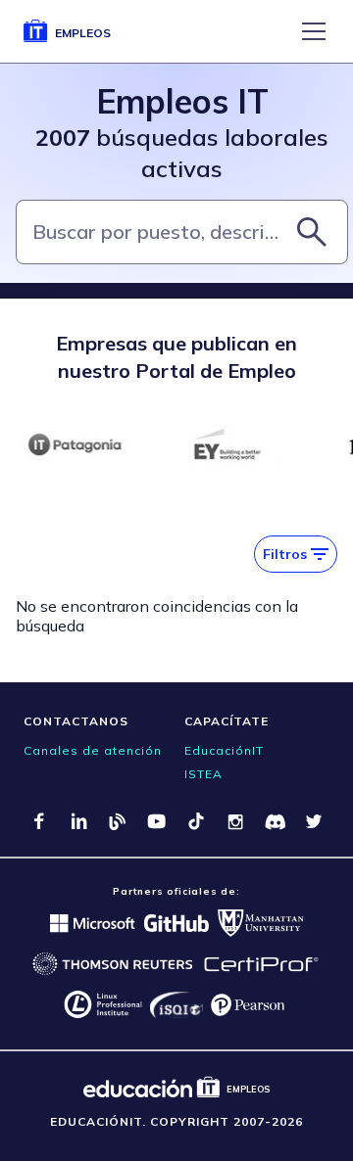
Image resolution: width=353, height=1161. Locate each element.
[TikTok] (196, 821)
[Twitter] (314, 821)
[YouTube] (157, 821)
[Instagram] (235, 821)
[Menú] (313, 31)
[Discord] (274, 821)
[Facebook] (39, 821)
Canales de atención (93, 750)
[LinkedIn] (78, 821)
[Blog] (117, 821)
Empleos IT (182, 101)
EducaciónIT (224, 750)
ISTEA (203, 773)
